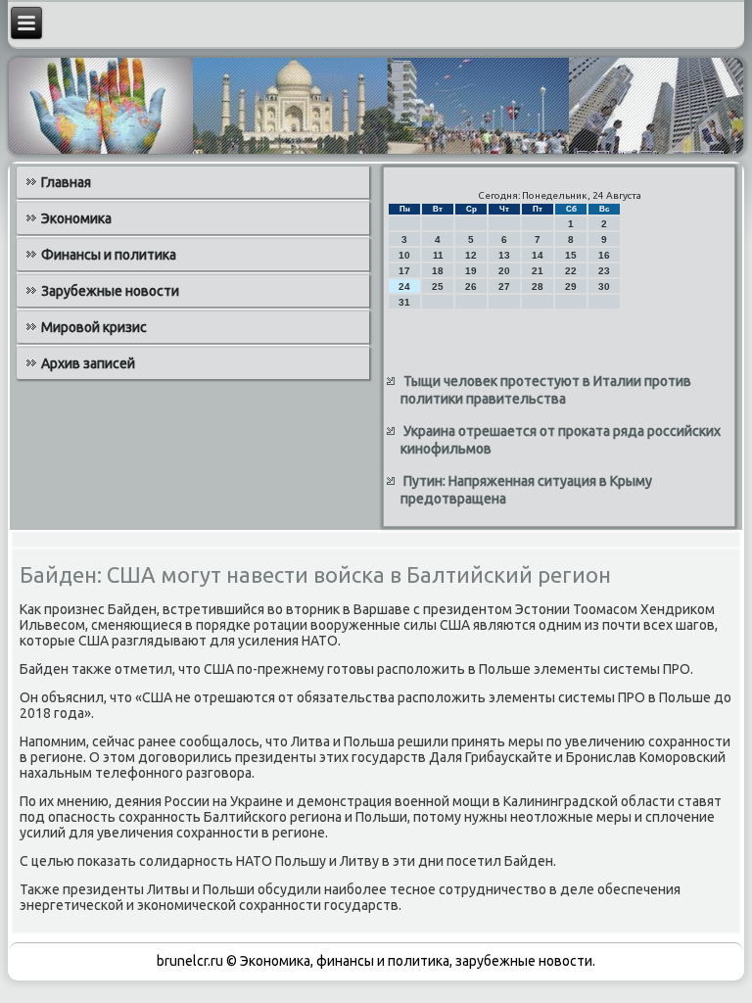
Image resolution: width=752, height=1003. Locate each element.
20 (504, 270)
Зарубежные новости (110, 291)
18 (438, 270)
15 (571, 255)
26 (471, 286)
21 (537, 270)
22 (571, 270)
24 (404, 286)
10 (404, 255)
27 (504, 286)
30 (604, 286)
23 (604, 270)
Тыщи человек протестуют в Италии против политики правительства (545, 389)
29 (571, 286)
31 (404, 302)
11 (438, 255)
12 (471, 255)
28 (537, 286)
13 (504, 255)
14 (537, 255)
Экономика (76, 218)
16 (604, 255)
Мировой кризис (94, 327)
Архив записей (88, 363)
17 (404, 270)
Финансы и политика (108, 255)
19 (471, 270)
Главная (66, 182)
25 (438, 286)
